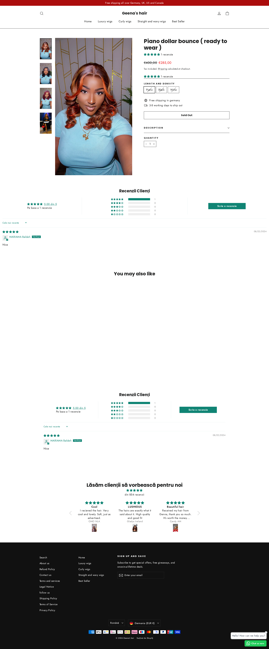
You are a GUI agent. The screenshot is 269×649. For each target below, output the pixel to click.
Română (114, 623)
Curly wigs (125, 21)
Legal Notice (47, 586)
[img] (10, 232)
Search (43, 557)
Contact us (45, 575)
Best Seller (178, 21)
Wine (173, 90)
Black (161, 90)
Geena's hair (134, 13)
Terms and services (50, 581)
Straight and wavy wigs (152, 21)
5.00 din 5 (50, 204)
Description (153, 127)
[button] (152, 54)
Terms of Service (49, 604)
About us (44, 563)
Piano (149, 90)
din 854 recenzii (134, 494)
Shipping (162, 68)
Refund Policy (47, 569)
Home (88, 21)
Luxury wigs (105, 21)
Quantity (151, 138)
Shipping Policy (48, 598)
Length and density (159, 84)
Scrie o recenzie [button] (227, 206)
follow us (45, 592)
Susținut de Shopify (145, 638)
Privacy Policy (47, 610)
